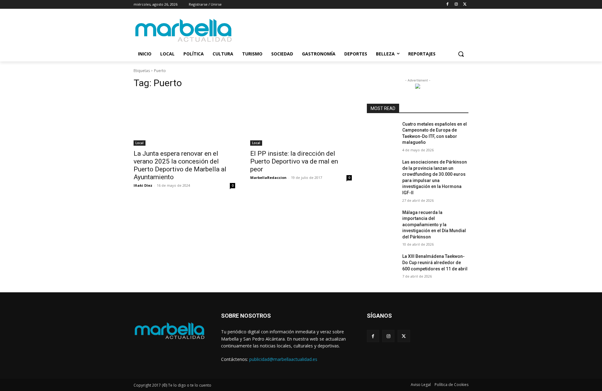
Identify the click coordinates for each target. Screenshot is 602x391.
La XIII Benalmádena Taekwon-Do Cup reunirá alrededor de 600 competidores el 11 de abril (434, 262)
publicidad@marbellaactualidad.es (283, 359)
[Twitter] (464, 4)
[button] (460, 53)
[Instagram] (456, 4)
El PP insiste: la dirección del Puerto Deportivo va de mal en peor (294, 161)
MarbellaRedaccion (268, 177)
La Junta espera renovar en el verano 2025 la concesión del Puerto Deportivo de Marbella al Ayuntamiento (180, 165)
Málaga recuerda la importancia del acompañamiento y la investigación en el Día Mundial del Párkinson (434, 224)
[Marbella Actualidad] (184, 31)
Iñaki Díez (143, 185)
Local (139, 143)
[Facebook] (447, 4)
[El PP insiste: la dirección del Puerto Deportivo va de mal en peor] (301, 120)
